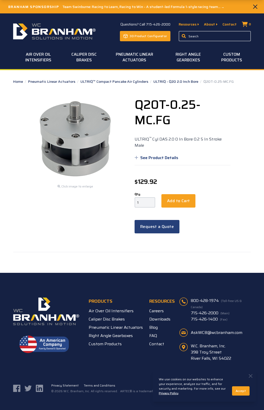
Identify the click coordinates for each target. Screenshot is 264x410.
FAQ (153, 335)
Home (18, 81)
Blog (153, 327)
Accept (241, 390)
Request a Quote (157, 226)
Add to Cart (178, 201)
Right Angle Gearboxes (188, 57)
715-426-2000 (210, 313)
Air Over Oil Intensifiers (38, 57)
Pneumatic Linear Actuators (134, 57)
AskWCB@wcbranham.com (216, 332)
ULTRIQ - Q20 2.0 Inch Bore (176, 81)
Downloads (159, 319)
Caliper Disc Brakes (84, 57)
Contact (229, 24)
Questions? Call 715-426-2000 (145, 24)
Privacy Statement (65, 385)
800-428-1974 (216, 303)
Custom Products (231, 57)
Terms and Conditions (99, 385)
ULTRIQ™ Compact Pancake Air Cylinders (114, 81)
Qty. (138, 194)
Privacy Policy (168, 393)
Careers (156, 311)
